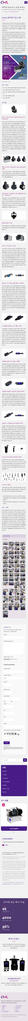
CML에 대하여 (18, 1006)
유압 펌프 (8, 884)
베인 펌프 (4, 771)
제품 (3, 1007)
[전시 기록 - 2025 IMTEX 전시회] (5, 543)
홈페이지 (4, 1006)
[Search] (25, 760)
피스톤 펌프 (5, 778)
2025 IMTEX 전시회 (14, 11)
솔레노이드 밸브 (20, 882)
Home (5, 11)
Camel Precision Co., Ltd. (13, 1014)
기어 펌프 (4, 774)
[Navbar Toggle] (25, 2)
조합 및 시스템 (5, 788)
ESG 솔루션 (18, 1007)
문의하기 (15, 884)
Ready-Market (14, 1016)
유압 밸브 (4, 785)
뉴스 (8, 11)
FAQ (16, 1009)
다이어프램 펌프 (6, 781)
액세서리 (4, 792)
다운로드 (6, 845)
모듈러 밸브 (4, 884)
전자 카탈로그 (5, 1011)
